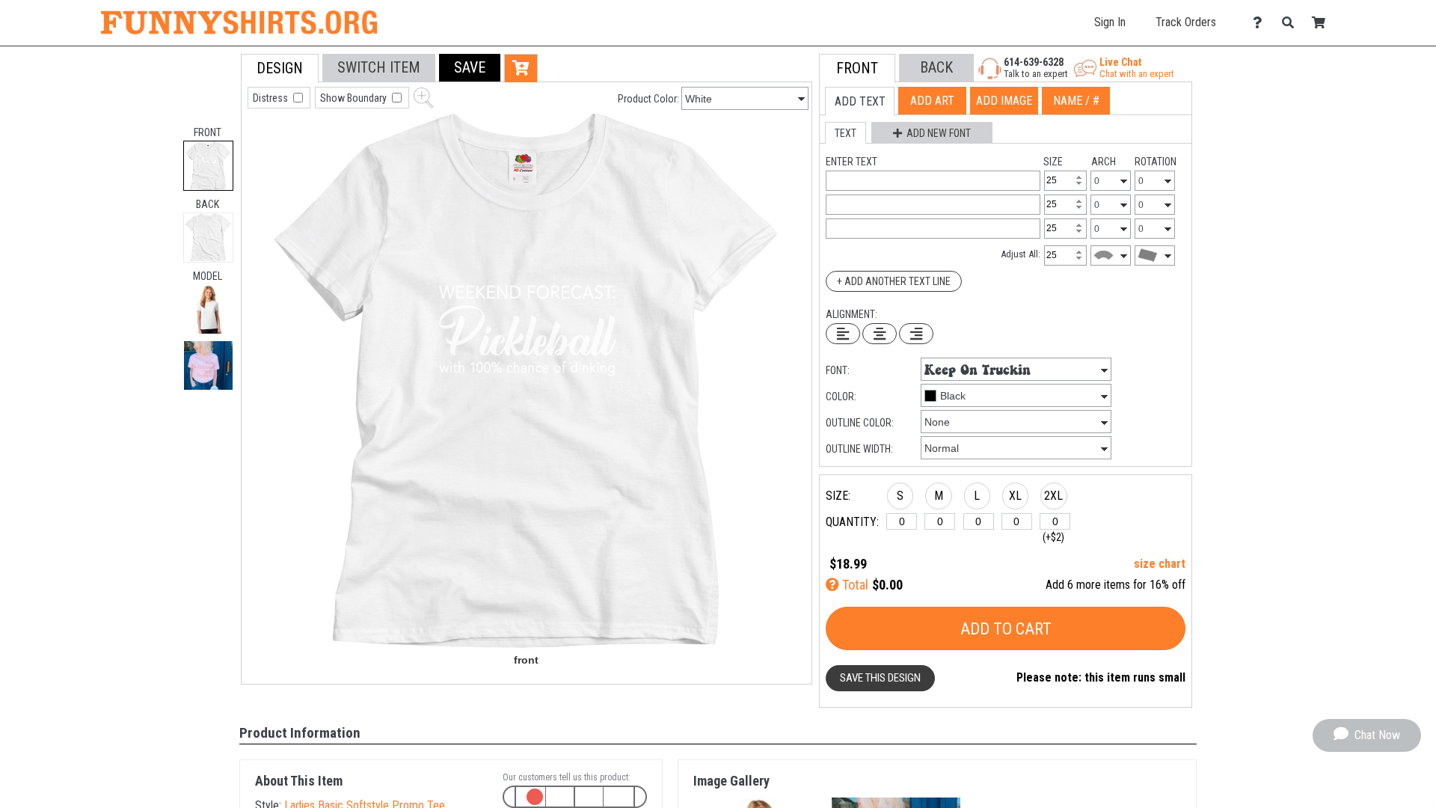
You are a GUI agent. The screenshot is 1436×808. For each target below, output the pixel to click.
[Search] (1292, 22)
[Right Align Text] (916, 333)
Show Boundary (354, 98)
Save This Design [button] (880, 678)
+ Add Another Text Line (894, 281)
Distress (271, 98)
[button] (208, 309)
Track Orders (1186, 22)
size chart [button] (1159, 564)
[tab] (208, 166)
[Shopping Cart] (1322, 22)
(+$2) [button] (1053, 537)
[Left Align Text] (843, 333)
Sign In (1110, 22)
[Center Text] (879, 333)
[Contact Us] (1261, 22)
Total (853, 585)
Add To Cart (1006, 628)
